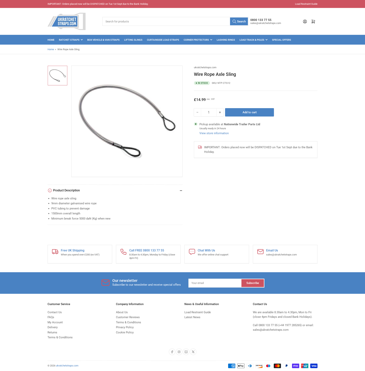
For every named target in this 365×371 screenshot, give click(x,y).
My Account (55, 322)
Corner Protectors (196, 39)
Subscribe (252, 283)
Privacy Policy (125, 327)
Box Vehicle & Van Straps (103, 39)
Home (51, 39)
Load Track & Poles (252, 39)
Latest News (192, 317)
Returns (52, 332)
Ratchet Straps (69, 39)
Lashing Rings (226, 39)
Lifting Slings (133, 39)
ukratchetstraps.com (205, 67)
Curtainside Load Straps (163, 39)
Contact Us (55, 312)
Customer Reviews (128, 317)
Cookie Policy (125, 332)
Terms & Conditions (60, 337)
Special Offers (281, 39)
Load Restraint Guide (306, 3)
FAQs (51, 317)
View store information (214, 133)
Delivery (53, 327)
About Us (122, 312)
